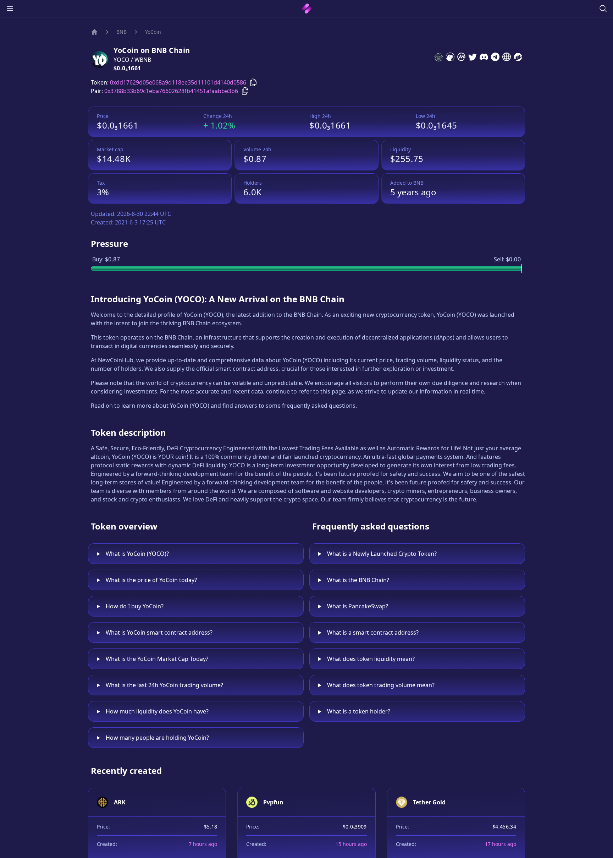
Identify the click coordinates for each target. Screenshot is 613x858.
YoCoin (153, 31)
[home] (306, 8)
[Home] (94, 32)
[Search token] (603, 8)
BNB (121, 31)
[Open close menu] (10, 8)
